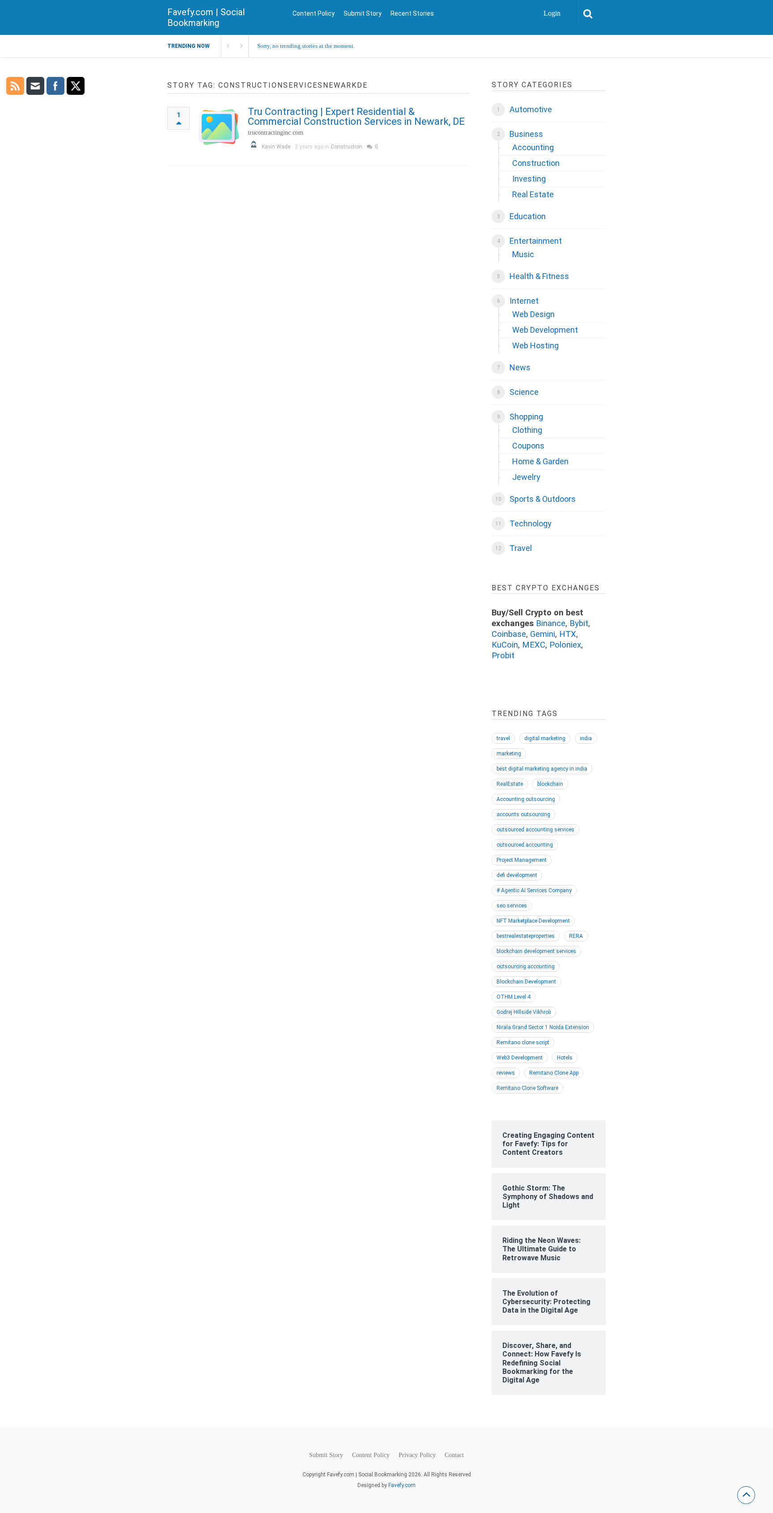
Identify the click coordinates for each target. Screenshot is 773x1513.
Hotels (565, 1058)
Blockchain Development (526, 982)
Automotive (531, 109)
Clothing (527, 430)
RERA (576, 936)
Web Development (545, 330)
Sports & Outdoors (543, 499)
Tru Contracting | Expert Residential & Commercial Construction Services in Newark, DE (356, 116)
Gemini (542, 634)
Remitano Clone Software (527, 1088)
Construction (346, 147)
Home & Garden (540, 461)
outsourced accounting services (535, 829)
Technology (531, 523)
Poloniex (565, 645)
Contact (454, 1455)
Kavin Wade (276, 147)
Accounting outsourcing (526, 799)
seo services (512, 906)
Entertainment (536, 241)
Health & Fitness (539, 276)
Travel (521, 548)
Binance (550, 623)
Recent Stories (412, 13)
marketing (509, 753)
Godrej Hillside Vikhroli (524, 1012)
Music (523, 254)
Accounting (533, 147)
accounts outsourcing (523, 814)
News (520, 367)
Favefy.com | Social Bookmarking (206, 17)
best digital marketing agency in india (542, 769)
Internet (524, 300)
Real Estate (533, 194)
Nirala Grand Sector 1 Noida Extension (543, 1027)
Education (528, 216)
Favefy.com (402, 1485)
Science (524, 392)
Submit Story (363, 13)
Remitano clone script (523, 1042)
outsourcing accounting (526, 966)
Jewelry (526, 477)
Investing (529, 178)
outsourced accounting (525, 845)
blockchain (550, 784)
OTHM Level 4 (514, 997)
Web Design (533, 314)
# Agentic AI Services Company (534, 890)
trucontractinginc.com (275, 132)
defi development (517, 875)
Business (526, 134)
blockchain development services (536, 951)
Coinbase (509, 634)
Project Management (522, 860)
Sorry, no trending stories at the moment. (306, 45)
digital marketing (544, 738)
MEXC (533, 645)
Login (552, 13)
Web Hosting (535, 345)
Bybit (578, 623)
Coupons (528, 445)
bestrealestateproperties (526, 936)
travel (503, 738)
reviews (506, 1073)
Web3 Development (520, 1058)
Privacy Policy (417, 1455)
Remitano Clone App (553, 1073)
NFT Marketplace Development (533, 921)
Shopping (526, 416)
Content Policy (314, 13)
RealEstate (510, 784)
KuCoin (505, 645)
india (586, 738)
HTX (567, 634)
